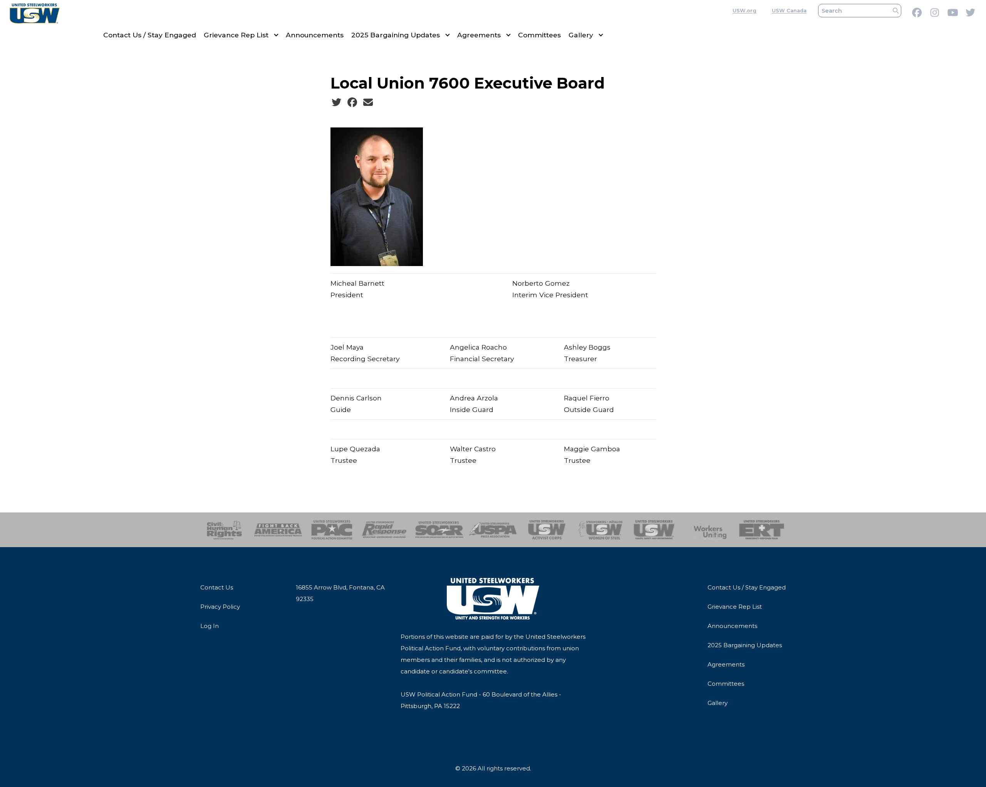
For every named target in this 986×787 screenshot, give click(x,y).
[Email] (368, 102)
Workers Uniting (708, 529)
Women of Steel (601, 529)
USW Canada (789, 10)
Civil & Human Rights (224, 529)
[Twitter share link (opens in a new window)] (336, 102)
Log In (209, 626)
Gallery (580, 35)
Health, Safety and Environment (654, 529)
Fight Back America (278, 529)
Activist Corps (547, 529)
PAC (332, 529)
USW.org (744, 10)
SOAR (439, 529)
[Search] (895, 10)
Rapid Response (386, 529)
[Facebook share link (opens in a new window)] (352, 102)
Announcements (315, 35)
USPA (493, 529)
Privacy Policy (220, 606)
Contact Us (216, 587)
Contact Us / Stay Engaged (149, 35)
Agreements (479, 35)
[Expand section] (276, 35)
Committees (539, 35)
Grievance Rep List (236, 35)
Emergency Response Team (762, 529)
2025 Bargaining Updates (395, 35)
